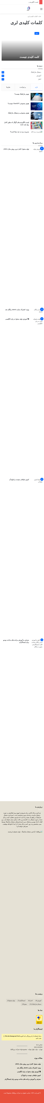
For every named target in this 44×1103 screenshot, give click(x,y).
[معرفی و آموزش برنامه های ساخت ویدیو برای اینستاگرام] (36, 718)
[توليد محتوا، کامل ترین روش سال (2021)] (36, 227)
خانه (40, 16)
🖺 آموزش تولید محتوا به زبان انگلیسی (17, 319)
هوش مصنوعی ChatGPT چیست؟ (18, 103)
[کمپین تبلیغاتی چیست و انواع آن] (36, 557)
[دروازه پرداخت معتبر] (39, 1023)
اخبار (39, 79)
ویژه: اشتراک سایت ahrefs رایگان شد (17, 309)
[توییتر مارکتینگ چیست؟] (36, 97)
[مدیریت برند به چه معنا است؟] (36, 135)
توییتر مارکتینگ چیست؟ (22, 94)
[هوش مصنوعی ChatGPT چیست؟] (36, 106)
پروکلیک (13, 1093)
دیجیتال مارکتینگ (36, 72)
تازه (36, 87)
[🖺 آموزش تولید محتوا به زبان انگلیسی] (36, 397)
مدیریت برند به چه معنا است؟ (19, 132)
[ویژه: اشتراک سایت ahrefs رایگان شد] (36, 312)
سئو (24, 1004)
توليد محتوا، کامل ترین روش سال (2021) (16, 149)
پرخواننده (23, 87)
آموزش (39, 75)
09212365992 (38, 1047)
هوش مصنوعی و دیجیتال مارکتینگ (18, 113)
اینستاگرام (21, 1000)
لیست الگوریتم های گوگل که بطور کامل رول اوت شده (22, 2)
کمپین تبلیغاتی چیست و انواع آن (19, 479)
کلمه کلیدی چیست (29, 57)
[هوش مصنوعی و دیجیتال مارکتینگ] (36, 116)
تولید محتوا (11, 1000)
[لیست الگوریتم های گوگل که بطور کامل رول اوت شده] (36, 125)
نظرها (8, 87)
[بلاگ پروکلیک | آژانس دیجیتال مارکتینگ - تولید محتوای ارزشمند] (28, 9)
